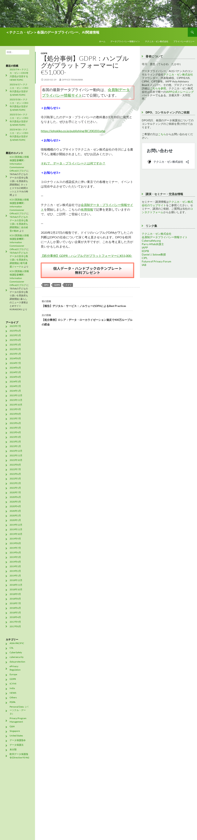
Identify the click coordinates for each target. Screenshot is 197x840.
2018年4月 (15, 617)
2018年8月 (15, 598)
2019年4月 (15, 561)
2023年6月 (15, 423)
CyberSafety (16, 652)
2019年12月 (16, 524)
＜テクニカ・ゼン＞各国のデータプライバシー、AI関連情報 (52, 32)
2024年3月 (15, 381)
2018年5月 (15, 612)
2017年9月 (15, 621)
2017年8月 (15, 626)
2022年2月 (15, 483)
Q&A (12, 726)
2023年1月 (15, 446)
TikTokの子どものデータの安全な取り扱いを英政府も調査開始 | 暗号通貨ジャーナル (19, 259)
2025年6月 (15, 330)
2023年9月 (15, 409)
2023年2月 (15, 441)
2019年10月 (16, 534)
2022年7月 (15, 469)
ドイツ (68, 285)
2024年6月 (15, 367)
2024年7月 (15, 363)
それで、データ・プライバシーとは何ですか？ (73, 163)
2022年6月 (15, 473)
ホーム (102, 41)
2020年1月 (15, 520)
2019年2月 (15, 570)
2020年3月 (15, 510)
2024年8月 (15, 358)
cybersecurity (16, 657)
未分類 (13, 749)
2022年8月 (15, 464)
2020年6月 (15, 497)
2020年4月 (15, 506)
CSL (11, 647)
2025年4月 (15, 339)
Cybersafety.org (151, 240)
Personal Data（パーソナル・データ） (19, 710)
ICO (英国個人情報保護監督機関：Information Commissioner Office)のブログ (19, 163)
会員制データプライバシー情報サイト (165, 237)
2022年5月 (15, 478)
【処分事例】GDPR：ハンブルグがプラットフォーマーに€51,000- (86, 255)
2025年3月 (15, 344)
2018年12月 (16, 580)
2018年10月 (16, 589)
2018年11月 (16, 584)
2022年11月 (16, 455)
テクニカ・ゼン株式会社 (156, 41)
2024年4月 (15, 376)
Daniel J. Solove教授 (154, 254)
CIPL (145, 258)
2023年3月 (15, 436)
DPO (46, 285)
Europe (13, 674)
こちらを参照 (158, 88)
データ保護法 (16, 744)
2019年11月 (16, 529)
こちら (162, 134)
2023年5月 (15, 427)
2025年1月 (15, 353)
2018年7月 (15, 603)
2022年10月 (16, 460)
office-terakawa (72, 79)
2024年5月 (15, 372)
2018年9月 (15, 594)
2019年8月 (15, 543)
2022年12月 (16, 450)
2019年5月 (15, 557)
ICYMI (13, 683)
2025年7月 (15, 326)
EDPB (145, 251)
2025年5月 (15, 335)
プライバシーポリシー (183, 41)
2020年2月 (15, 515)
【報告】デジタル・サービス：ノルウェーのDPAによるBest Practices (84, 303)
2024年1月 (15, 390)
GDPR (44, 53)
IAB (144, 264)
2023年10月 (16, 404)
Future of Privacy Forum (156, 261)
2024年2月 (15, 386)
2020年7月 (15, 492)
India (12, 688)
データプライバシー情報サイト (125, 41)
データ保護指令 (18, 740)
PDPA (12, 702)
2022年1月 (15, 487)
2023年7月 (15, 418)
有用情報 (87, 209)
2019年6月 (15, 552)
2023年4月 (15, 432)
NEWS (13, 692)
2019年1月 (15, 575)
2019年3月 (15, 566)
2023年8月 (15, 413)
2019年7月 (15, 547)
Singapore (15, 730)
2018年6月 (15, 607)
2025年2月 (15, 349)
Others (13, 697)
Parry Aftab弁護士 (153, 244)
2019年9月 (15, 538)
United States (16, 735)
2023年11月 (16, 400)
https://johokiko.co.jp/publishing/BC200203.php (73, 131)
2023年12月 (16, 395)
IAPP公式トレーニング (180, 91)
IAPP (145, 247)
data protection (17, 661)
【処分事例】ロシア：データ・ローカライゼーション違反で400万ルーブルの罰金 (87, 320)
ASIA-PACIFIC (17, 643)
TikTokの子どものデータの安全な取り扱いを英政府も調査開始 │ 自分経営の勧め (19, 223)
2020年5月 (15, 501)
